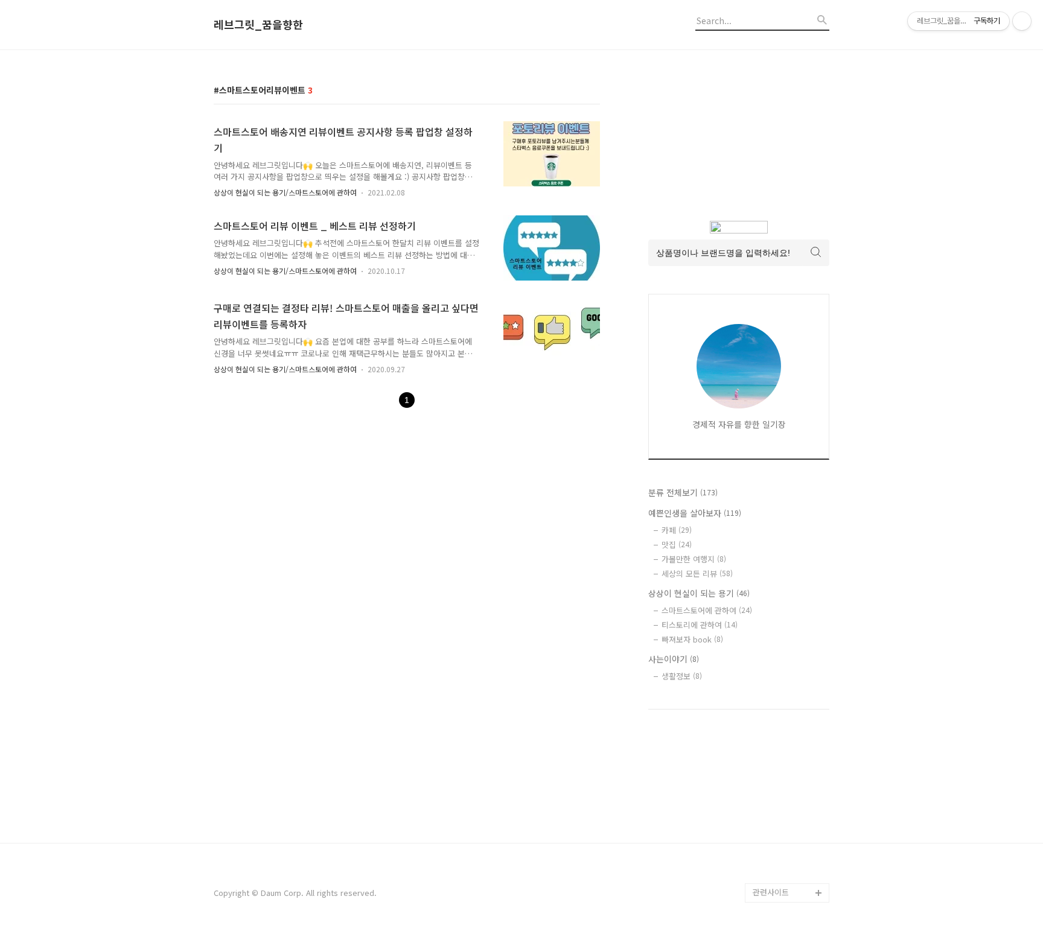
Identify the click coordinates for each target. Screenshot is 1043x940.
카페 (677, 530)
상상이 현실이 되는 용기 (699, 593)
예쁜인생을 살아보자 (694, 513)
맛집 (677, 544)
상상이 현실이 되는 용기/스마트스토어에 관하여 (285, 192)
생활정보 (682, 676)
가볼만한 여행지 (694, 559)
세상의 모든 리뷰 (697, 573)
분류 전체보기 (683, 492)
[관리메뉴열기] (1022, 21)
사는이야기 (673, 659)
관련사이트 (771, 892)
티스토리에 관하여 (700, 624)
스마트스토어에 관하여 (707, 610)
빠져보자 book (692, 639)
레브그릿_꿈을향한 (258, 24)
